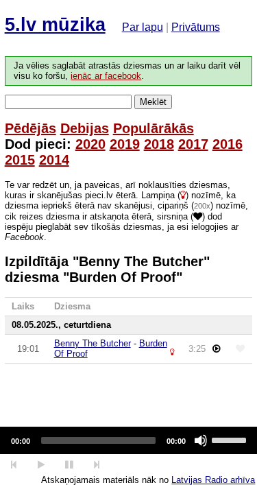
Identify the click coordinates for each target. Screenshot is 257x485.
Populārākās (153, 128)
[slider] (231, 439)
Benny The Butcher (92, 343)
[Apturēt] (40, 465)
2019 (125, 144)
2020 (90, 144)
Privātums (195, 27)
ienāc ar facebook (106, 76)
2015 (20, 159)
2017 (193, 144)
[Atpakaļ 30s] (14, 465)
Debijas (84, 128)
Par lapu (142, 27)
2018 (159, 144)
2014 (54, 159)
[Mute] (201, 440)
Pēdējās (30, 128)
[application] (128, 440)
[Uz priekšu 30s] (97, 465)
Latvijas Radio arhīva (213, 480)
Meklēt (153, 102)
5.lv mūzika (55, 24)
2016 (227, 144)
